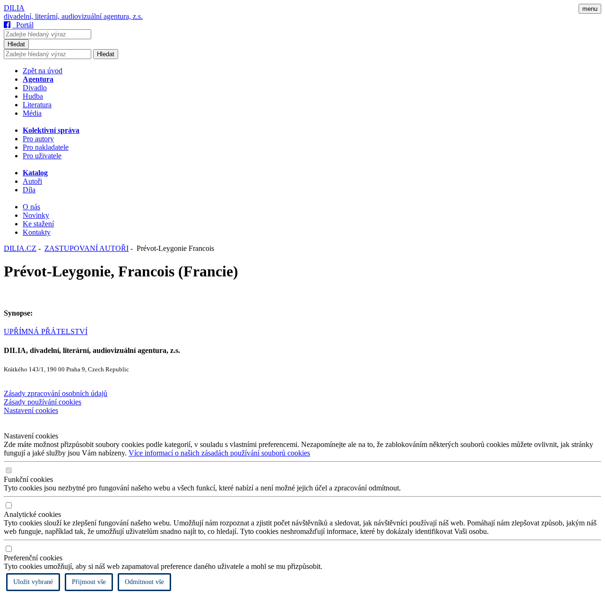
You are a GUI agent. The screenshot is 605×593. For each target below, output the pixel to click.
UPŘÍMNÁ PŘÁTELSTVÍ (45, 331)
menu (589, 8)
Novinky (36, 215)
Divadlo (35, 88)
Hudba (33, 96)
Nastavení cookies (31, 410)
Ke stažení (38, 224)
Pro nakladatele (46, 147)
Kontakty (37, 232)
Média (32, 113)
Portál (23, 25)
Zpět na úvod (42, 71)
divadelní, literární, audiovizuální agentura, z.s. (73, 16)
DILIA (14, 8)
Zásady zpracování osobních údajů (55, 393)
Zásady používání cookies (42, 402)
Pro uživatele (42, 156)
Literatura (37, 105)
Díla (29, 190)
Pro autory (38, 139)
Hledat (16, 44)
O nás (31, 207)
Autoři (32, 181)
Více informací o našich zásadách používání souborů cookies (219, 453)
